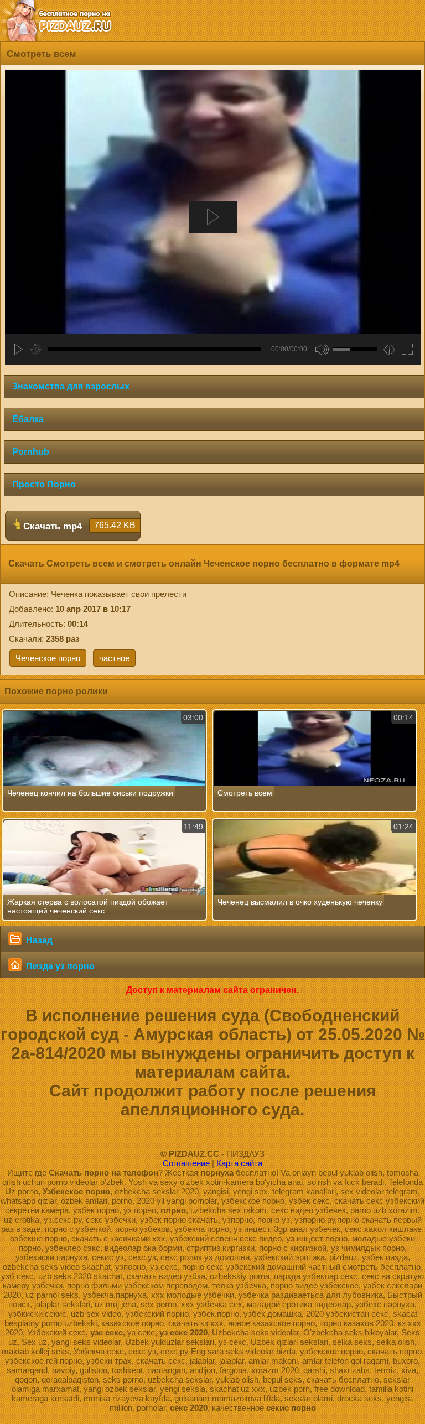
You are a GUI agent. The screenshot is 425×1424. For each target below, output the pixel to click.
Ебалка (28, 419)
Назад (38, 940)
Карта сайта (239, 1163)
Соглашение (186, 1163)
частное (114, 658)
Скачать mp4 (78, 526)
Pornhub (30, 451)
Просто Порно (44, 484)
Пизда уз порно (59, 966)
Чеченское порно (47, 658)
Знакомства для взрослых (70, 386)
